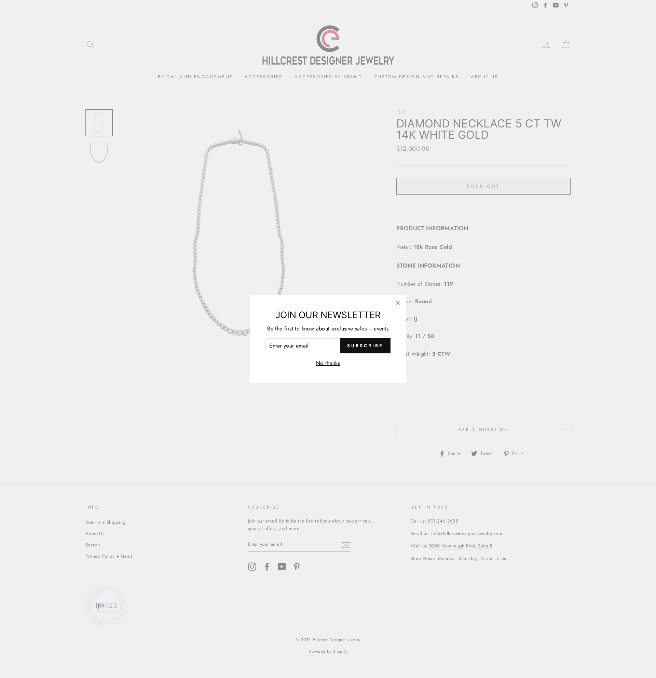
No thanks (328, 363)
